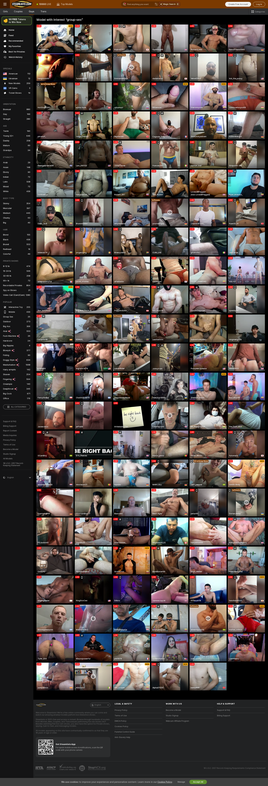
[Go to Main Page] (22, 4)
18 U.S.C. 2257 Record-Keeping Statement (13, 464)
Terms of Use (9, 445)
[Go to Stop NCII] (97, 768)
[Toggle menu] (5, 4)
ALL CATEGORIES (18, 407)
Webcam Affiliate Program (177, 721)
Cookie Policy (164, 782)
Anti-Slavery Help (122, 737)
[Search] (156, 4)
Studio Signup (9, 454)
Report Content (10, 431)
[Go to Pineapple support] (82, 768)
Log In (259, 4)
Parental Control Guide (125, 732)
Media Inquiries (10, 435)
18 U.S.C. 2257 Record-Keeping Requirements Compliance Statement (235, 768)
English (98, 705)
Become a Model (10, 449)
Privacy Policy (9, 440)
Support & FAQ (9, 421)
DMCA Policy (120, 721)
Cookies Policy (121, 726)
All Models (8, 459)
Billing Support (9, 426)
